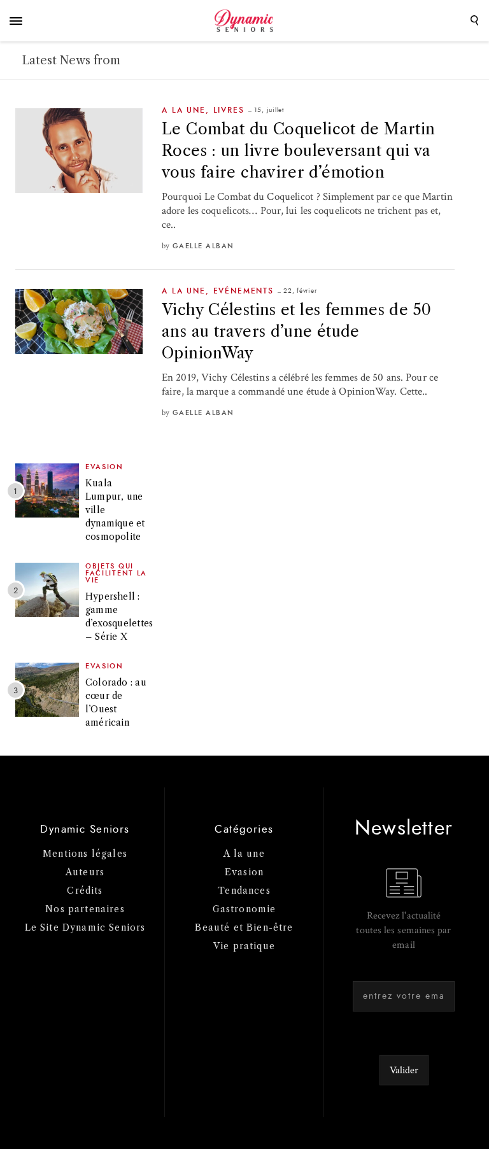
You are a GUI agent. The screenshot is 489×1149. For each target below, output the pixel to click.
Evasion (104, 466)
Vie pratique (244, 946)
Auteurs (85, 872)
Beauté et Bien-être (244, 927)
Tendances (244, 890)
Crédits (85, 890)
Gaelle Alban (203, 246)
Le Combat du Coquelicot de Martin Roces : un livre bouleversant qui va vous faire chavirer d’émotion (299, 150)
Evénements (243, 291)
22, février (299, 290)
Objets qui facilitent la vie (116, 573)
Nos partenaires (85, 909)
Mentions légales (85, 853)
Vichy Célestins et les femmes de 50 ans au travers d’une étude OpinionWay (296, 331)
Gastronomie (244, 909)
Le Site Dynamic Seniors (85, 927)
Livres (228, 110)
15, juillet (269, 110)
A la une (184, 110)
